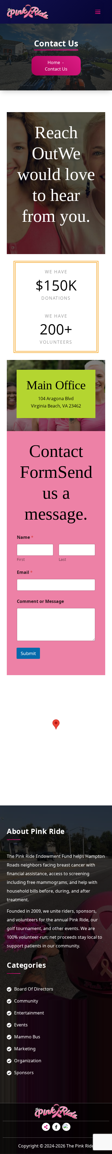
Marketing (25, 1049)
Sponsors (24, 1073)
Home (54, 62)
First (21, 559)
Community (26, 1001)
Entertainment (29, 1013)
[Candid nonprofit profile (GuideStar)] (66, 1127)
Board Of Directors (33, 989)
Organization (27, 1061)
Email (25, 572)
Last (62, 559)
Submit (28, 653)
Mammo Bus (27, 1037)
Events (21, 1025)
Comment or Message (40, 601)
